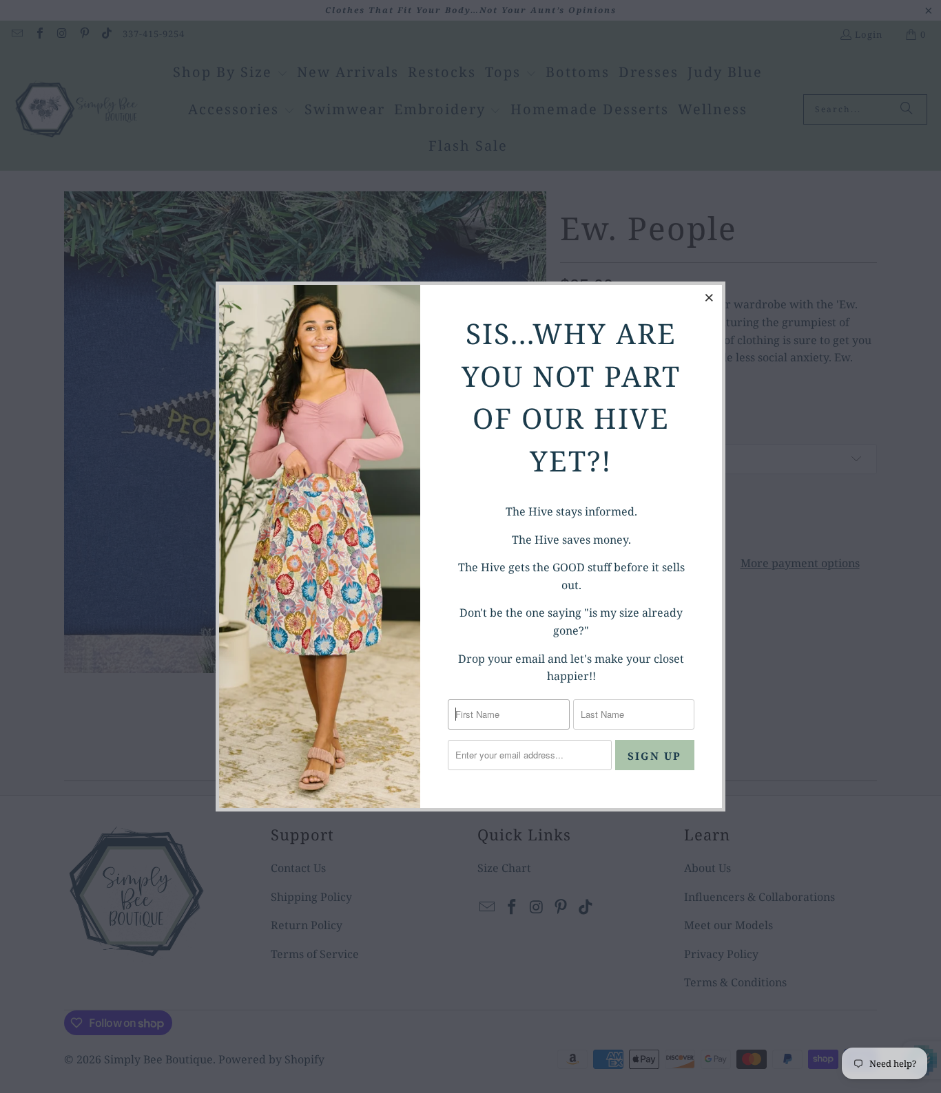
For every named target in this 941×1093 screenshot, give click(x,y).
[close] (709, 297)
